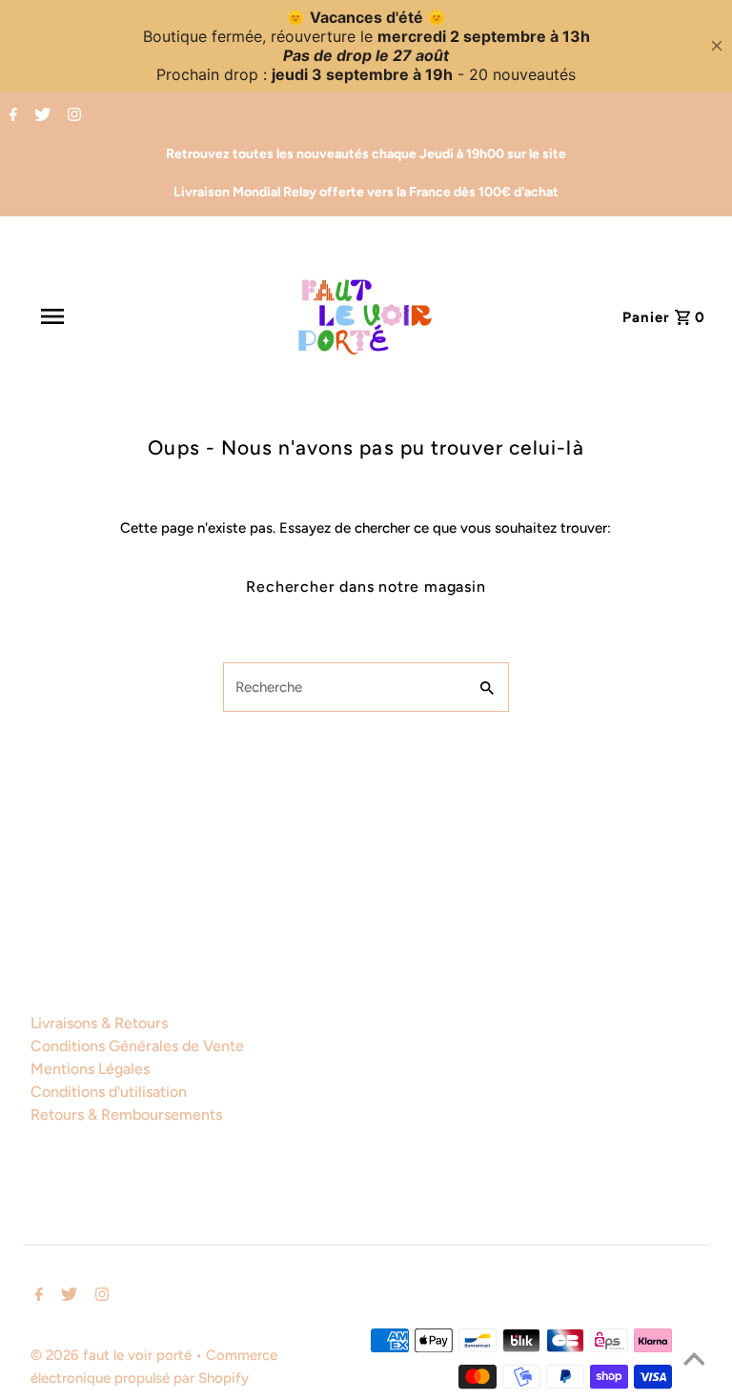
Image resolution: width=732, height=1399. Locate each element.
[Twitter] (40, 116)
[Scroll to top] (694, 1361)
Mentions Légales (90, 1069)
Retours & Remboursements (126, 1114)
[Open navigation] (94, 316)
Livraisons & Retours (99, 1023)
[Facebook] (11, 116)
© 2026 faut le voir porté (112, 1355)
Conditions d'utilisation (108, 1092)
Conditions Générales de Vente (137, 1046)
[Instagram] (72, 116)
